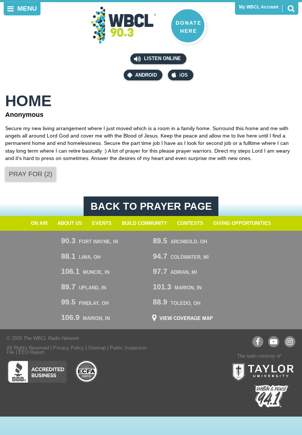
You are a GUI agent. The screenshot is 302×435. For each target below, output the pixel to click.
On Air (39, 223)
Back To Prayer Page (151, 206)
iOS (183, 75)
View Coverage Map (186, 318)
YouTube (273, 341)
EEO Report (31, 352)
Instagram (289, 341)
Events (102, 223)
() (30, 174)
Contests (190, 223)
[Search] (291, 8)
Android (146, 75)
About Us (69, 223)
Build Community (144, 223)
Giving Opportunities (242, 223)
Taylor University (260, 371)
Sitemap (97, 348)
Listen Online (162, 58)
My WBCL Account (258, 7)
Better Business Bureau (37, 371)
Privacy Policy (68, 348)
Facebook (257, 341)
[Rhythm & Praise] (271, 396)
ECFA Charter (87, 371)
